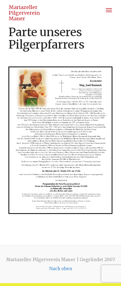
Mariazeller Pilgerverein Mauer (24, 9)
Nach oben (60, 268)
